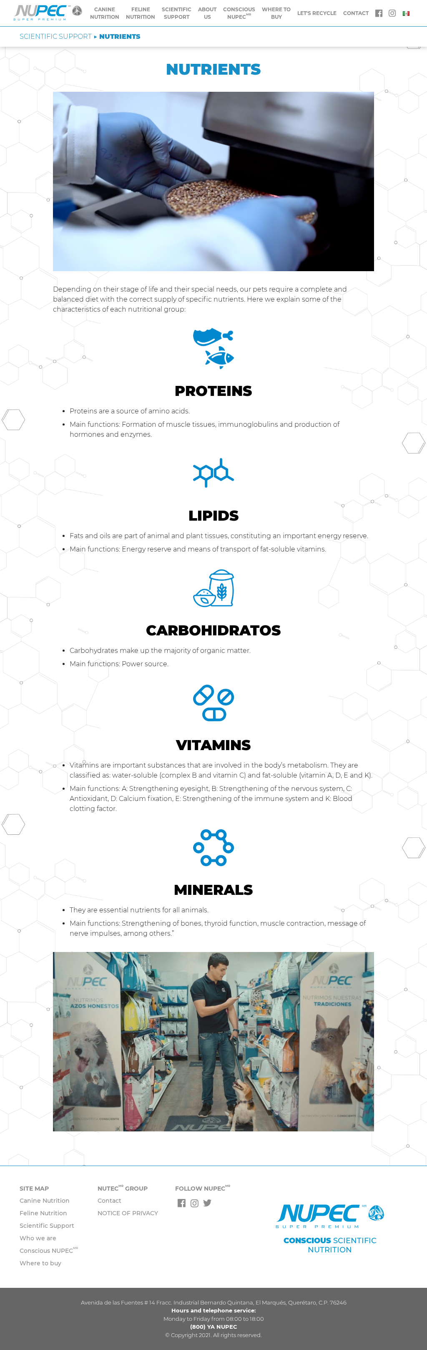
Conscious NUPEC (49, 1250)
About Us (207, 13)
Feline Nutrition (140, 13)
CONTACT (356, 13)
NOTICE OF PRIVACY (128, 1213)
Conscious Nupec (239, 13)
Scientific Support (176, 13)
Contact (109, 1200)
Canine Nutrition (104, 13)
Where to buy (276, 13)
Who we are (38, 1238)
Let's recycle (317, 13)
